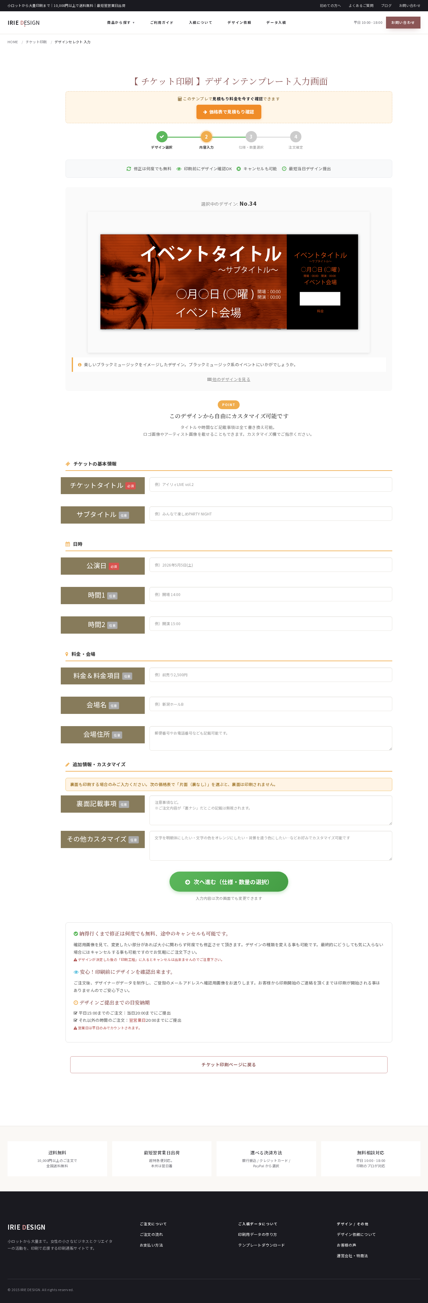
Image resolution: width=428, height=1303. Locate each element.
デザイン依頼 (239, 22)
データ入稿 (276, 22)
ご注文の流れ (151, 1234)
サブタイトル (101, 514)
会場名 (101, 704)
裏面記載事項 (101, 803)
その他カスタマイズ (102, 838)
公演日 (101, 565)
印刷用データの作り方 (257, 1234)
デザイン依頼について (356, 1234)
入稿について (201, 22)
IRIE (24, 22)
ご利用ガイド (162, 22)
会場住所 (102, 734)
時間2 (102, 624)
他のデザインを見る (230, 379)
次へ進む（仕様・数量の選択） (232, 882)
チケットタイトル (102, 485)
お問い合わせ (409, 5)
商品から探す (119, 22)
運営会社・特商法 (352, 1255)
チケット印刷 (36, 41)
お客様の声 (346, 1245)
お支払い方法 (151, 1245)
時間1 (102, 594)
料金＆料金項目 (102, 675)
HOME (13, 41)
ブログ (386, 5)
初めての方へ (330, 5)
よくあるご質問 (361, 5)
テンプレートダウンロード (261, 1245)
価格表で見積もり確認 (231, 111)
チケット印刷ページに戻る (228, 1064)
